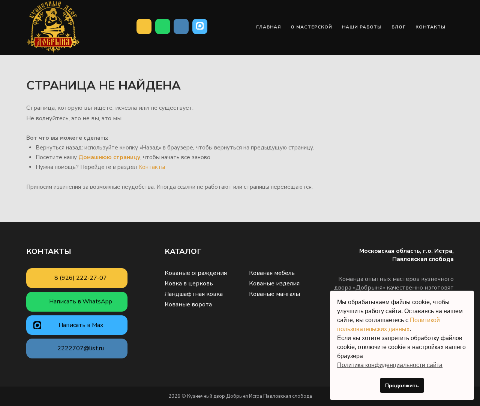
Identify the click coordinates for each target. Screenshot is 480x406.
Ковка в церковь (189, 283)
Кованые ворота (188, 304)
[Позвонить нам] (144, 26)
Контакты (431, 27)
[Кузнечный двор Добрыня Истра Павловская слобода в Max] (199, 26)
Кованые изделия (274, 283)
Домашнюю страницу (109, 157)
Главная (268, 27)
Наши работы (362, 27)
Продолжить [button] (402, 385)
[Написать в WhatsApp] (162, 26)
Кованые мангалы (274, 294)
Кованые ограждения (196, 273)
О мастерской (311, 27)
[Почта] (181, 26)
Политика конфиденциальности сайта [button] (389, 365)
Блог (399, 27)
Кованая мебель (272, 273)
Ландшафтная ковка (194, 294)
